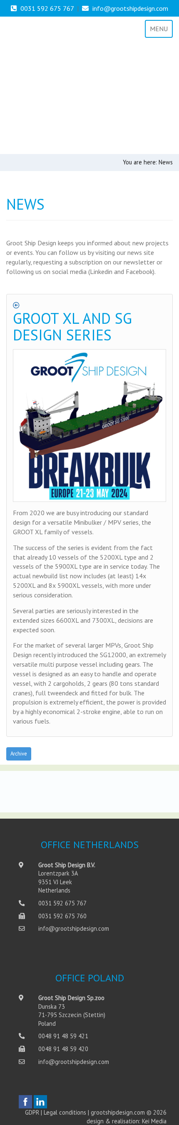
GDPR (32, 1112)
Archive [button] (18, 753)
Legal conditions (65, 1112)
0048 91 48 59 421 (63, 1036)
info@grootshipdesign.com (130, 8)
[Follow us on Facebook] (25, 1101)
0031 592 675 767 (47, 8)
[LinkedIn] (40, 1101)
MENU (159, 28)
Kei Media (154, 1121)
